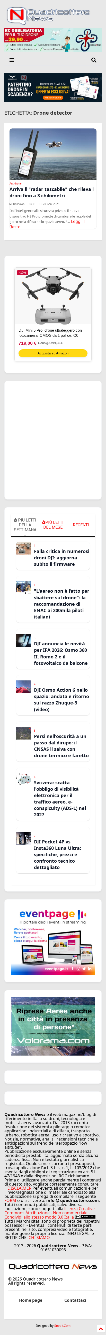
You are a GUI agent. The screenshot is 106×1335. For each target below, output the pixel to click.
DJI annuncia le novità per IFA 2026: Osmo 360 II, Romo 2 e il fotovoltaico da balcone (61, 653)
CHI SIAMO (39, 1237)
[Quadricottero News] (53, 23)
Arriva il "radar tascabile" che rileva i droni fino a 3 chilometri (52, 192)
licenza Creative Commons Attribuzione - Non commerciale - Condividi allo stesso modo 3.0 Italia (49, 1213)
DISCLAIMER (19, 1188)
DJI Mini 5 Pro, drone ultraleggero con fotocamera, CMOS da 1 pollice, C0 (50, 333)
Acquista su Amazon (53, 353)
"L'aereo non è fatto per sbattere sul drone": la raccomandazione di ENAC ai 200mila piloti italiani (61, 604)
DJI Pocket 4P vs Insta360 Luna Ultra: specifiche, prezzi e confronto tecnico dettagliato (57, 855)
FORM (10, 1200)
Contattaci (75, 1300)
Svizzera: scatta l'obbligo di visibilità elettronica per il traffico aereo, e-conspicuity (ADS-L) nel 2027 (60, 798)
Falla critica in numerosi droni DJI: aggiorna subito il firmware (61, 557)
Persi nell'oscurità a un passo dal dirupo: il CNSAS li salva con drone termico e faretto (61, 746)
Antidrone (16, 183)
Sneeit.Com (62, 1325)
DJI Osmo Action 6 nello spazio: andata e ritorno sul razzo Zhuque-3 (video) (61, 699)
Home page (30, 1300)
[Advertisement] (53, 440)
